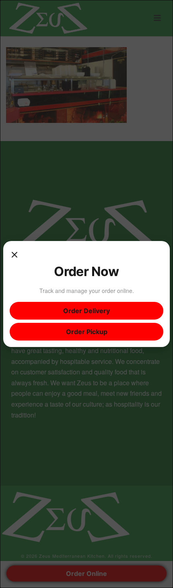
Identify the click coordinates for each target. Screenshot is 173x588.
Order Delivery (86, 311)
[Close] (14, 255)
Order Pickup (86, 332)
